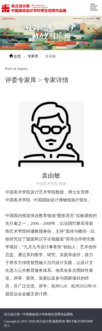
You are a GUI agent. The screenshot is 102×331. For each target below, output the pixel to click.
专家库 (32, 56)
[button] (95, 33)
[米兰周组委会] (34, 8)
